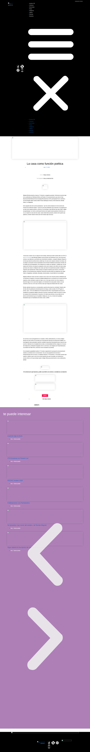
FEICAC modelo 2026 (15, 480)
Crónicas (31, 5)
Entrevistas (31, 7)
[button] (51, 69)
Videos (31, 12)
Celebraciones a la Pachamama (18, 503)
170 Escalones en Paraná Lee (17, 458)
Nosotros (31, 16)
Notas (30, 8)
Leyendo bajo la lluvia (14, 436)
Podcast (31, 14)
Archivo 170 (32, 3)
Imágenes (31, 10)
